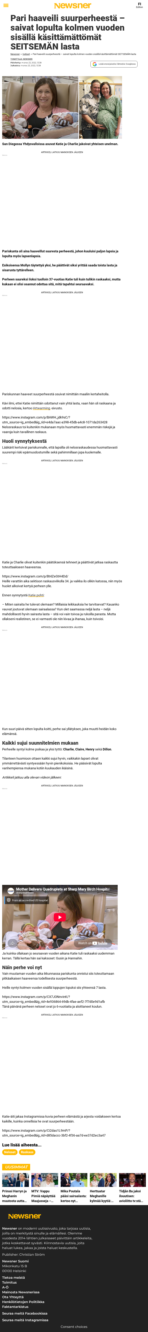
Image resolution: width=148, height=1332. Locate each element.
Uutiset (26, 54)
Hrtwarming (42, 408)
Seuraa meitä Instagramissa (25, 1320)
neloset (10, 1152)
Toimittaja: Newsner (21, 59)
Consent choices (74, 1327)
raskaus (27, 1152)
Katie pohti (36, 595)
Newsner (15, 54)
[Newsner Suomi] (72, 5)
